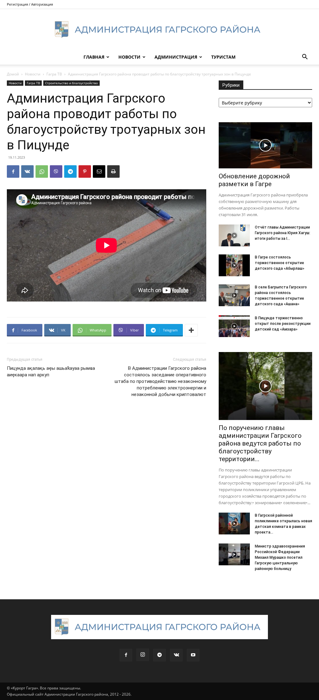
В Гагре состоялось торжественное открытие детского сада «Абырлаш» (279, 263)
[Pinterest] (85, 171)
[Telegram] (70, 171)
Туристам (223, 57)
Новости (129, 57)
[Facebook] (13, 171)
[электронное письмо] (99, 171)
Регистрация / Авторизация (30, 4)
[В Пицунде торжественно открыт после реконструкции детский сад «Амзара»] (234, 326)
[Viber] (56, 171)
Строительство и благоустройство (71, 83)
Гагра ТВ (54, 74)
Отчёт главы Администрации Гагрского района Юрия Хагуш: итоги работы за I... (282, 233)
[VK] (27, 171)
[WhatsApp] (42, 171)
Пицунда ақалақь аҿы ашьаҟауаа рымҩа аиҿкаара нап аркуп (51, 371)
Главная (93, 57)
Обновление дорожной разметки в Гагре (254, 180)
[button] (304, 57)
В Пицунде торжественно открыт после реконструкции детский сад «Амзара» (283, 323)
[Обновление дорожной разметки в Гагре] (265, 145)
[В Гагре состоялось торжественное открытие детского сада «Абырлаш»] (234, 265)
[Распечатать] (113, 171)
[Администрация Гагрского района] (159, 29)
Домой (13, 74)
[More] (191, 330)
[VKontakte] (176, 655)
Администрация (176, 57)
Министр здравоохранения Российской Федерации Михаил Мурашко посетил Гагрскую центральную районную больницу (280, 557)
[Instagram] (142, 655)
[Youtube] (193, 655)
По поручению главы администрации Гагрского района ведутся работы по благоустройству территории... (260, 443)
